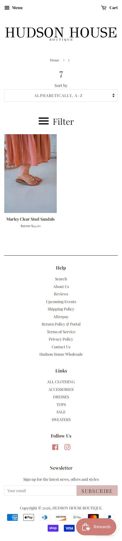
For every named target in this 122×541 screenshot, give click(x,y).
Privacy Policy (61, 338)
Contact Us (61, 346)
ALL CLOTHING (61, 381)
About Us (61, 286)
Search (61, 278)
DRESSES (61, 396)
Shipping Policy (61, 308)
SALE (61, 411)
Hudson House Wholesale (61, 353)
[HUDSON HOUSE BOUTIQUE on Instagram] (67, 448)
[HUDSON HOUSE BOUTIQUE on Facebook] (55, 448)
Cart (113, 7)
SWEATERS (61, 419)
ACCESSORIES (61, 389)
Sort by (61, 85)
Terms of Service (61, 331)
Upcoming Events (61, 301)
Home (54, 60)
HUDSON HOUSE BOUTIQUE (77, 507)
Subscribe (97, 491)
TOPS (61, 404)
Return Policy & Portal (61, 323)
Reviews (61, 293)
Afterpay (61, 316)
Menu (16, 7)
